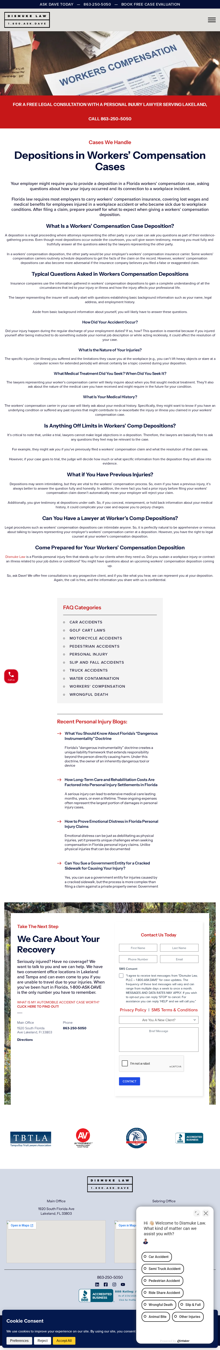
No (102, 685)
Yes (117, 685)
